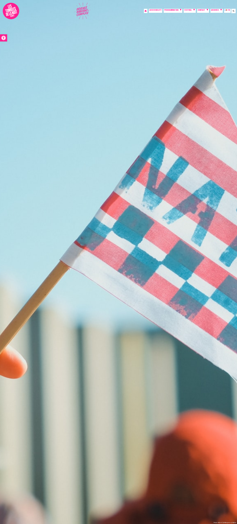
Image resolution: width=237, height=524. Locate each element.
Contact (201, 10)
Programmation (171, 10)
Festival (188, 10)
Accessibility (155, 10)
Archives (215, 10)
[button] (3, 37)
